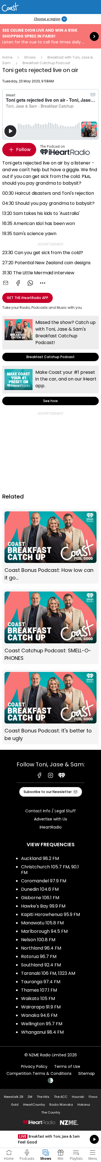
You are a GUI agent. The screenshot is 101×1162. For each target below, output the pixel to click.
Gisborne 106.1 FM (40, 897)
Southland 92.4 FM (41, 965)
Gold (15, 1104)
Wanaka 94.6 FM (39, 1015)
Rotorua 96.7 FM (38, 956)
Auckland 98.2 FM (40, 858)
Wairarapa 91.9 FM (41, 1007)
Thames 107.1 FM (39, 990)
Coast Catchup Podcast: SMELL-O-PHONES (50, 626)
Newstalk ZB (13, 1096)
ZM (29, 1096)
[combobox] (42, 283)
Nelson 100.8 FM (38, 939)
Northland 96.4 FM (41, 948)
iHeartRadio (51, 827)
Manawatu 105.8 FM (42, 923)
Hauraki (78, 1096)
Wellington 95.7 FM (41, 1023)
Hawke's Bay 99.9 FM (43, 906)
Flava (93, 1096)
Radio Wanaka (61, 1104)
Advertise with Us (50, 819)
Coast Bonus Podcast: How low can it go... (50, 546)
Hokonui (83, 1104)
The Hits (43, 1096)
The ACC (60, 1096)
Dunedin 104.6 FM (40, 889)
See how (50, 385)
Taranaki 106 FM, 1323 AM (48, 973)
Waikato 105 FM (38, 998)
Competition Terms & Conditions (39, 1073)
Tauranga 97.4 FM (40, 981)
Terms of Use (67, 1066)
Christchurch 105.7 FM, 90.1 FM (50, 870)
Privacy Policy (34, 1066)
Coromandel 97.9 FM (43, 881)
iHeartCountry (34, 1104)
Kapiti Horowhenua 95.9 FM (50, 914)
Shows (30, 57)
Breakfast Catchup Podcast (46, 63)
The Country (50, 1112)
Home (7, 57)
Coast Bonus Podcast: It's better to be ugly (50, 707)
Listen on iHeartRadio (50, 1139)
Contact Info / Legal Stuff (50, 811)
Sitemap (86, 1073)
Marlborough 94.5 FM (44, 931)
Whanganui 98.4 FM (42, 1032)
